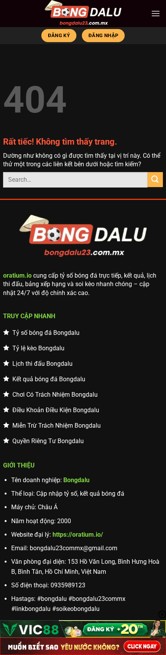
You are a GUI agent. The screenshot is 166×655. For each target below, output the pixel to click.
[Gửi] (155, 179)
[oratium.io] (83, 13)
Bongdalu (76, 480)
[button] (155, 13)
